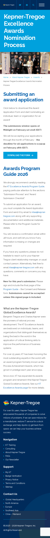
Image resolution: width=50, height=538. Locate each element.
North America (11, 503)
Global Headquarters (14, 499)
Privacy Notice (11, 479)
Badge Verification (13, 476)
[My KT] (20, 5)
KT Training (10, 445)
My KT (8, 472)
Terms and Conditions (15, 483)
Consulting (10, 449)
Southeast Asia (11, 510)
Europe (8, 507)
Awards (36, 77)
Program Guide (10, 289)
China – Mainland (13, 514)
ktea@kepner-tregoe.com (21, 267)
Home (5, 77)
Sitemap (9, 487)
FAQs (7, 456)
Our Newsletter (12, 460)
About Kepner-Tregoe (21, 77)
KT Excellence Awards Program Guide (25, 186)
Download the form (19, 155)
